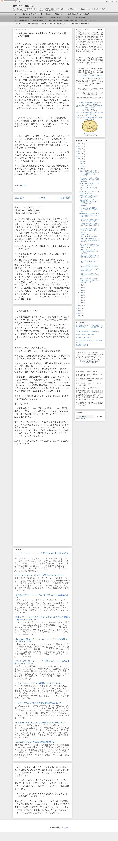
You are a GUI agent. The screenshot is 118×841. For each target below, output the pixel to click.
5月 (81, 292)
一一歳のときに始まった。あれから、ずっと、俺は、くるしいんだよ (89, 225)
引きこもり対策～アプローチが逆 (32, 14)
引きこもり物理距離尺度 (22, 17)
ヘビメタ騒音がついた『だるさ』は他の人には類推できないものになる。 (89, 230)
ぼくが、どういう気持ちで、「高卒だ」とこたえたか (89, 184)
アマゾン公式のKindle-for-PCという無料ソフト (90, 75)
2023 (80, 151)
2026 (80, 144)
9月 (81, 168)
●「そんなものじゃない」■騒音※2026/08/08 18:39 (37, 683)
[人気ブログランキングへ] (90, 132)
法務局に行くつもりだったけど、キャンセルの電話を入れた (89, 196)
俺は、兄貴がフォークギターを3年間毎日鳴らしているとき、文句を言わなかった (89, 201)
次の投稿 (19, 197)
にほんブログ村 (89, 109)
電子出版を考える (38, 20)
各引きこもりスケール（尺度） (60, 17)
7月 (81, 287)
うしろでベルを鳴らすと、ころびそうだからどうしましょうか (89, 265)
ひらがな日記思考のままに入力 (85, 334)
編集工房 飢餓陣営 (82, 345)
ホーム (17, 14)
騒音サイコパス (59, 14)
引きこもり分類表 (79, 17)
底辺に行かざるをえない (40, 17)
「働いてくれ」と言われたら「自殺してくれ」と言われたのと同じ (89, 257)
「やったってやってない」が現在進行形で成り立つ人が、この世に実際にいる (89, 179)
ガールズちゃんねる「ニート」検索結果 (87, 331)
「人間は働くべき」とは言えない (79, 23)
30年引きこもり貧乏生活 (23, 6)
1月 (81, 302)
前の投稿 (65, 197)
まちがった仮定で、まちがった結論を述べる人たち (89, 269)
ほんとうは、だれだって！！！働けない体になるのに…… (89, 192)
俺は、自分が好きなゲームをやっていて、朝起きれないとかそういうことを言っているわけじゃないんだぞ (89, 173)
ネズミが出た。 (83, 205)
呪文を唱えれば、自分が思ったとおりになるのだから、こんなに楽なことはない (89, 215)
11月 (81, 163)
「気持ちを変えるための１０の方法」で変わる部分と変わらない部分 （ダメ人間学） (72, 20)
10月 (81, 166)
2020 (80, 159)
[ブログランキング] (90, 362)
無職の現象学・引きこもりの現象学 (78, 14)
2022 (80, 154)
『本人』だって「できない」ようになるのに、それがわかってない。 (89, 275)
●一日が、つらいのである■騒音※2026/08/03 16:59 (37, 703)
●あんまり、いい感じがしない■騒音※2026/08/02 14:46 (39, 722)
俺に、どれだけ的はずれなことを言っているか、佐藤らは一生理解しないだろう (89, 245)
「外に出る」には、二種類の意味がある (26, 23)
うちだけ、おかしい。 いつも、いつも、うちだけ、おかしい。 (89, 235)
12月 (81, 161)
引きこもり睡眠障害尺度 (22, 20)
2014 (80, 316)
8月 (81, 285)
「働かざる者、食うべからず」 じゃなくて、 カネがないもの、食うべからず (89, 240)
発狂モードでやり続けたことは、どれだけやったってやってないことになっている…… (89, 280)
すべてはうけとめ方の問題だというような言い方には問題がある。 (89, 209)
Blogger (64, 827)
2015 (80, 313)
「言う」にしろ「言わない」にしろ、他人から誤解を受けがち (89, 220)
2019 (80, 306)
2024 (80, 149)
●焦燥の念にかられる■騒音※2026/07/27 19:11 (35, 742)
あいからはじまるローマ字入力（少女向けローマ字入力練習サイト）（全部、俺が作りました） (89, 327)
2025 (80, 146)
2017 (80, 308)
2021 (80, 156)
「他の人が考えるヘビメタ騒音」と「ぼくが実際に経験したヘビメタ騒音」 (89, 251)
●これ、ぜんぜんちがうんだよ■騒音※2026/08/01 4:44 (39, 575)
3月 (81, 297)
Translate (82, 418)
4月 (81, 295)
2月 (81, 300)
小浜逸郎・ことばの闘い (83, 337)
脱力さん (48, 14)
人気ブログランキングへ (90, 133)
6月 (81, 290)
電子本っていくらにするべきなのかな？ (53, 23)
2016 (80, 311)
